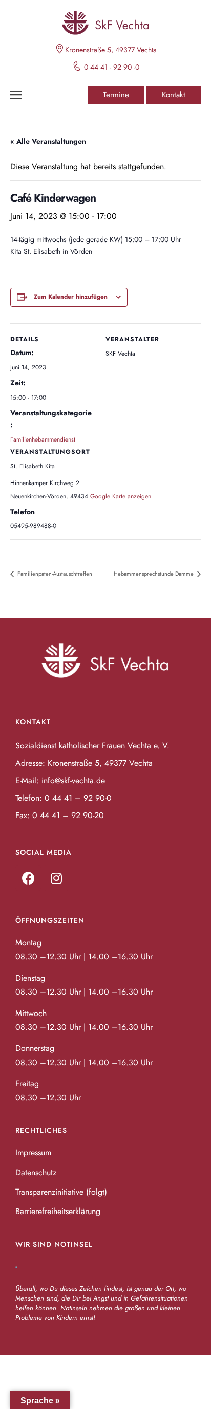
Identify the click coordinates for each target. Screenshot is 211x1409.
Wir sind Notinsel (54, 1244)
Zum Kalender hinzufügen (71, 296)
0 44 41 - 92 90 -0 (111, 67)
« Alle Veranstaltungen (48, 141)
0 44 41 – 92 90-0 (78, 798)
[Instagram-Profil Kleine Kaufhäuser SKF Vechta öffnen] (56, 878)
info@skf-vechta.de (73, 780)
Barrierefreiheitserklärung (57, 1211)
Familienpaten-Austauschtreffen (54, 573)
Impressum (33, 1152)
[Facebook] (28, 878)
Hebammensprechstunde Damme (154, 573)
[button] (116, 95)
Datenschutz (35, 1172)
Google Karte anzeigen (120, 496)
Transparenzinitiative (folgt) (61, 1192)
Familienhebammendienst (42, 439)
